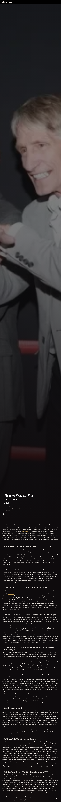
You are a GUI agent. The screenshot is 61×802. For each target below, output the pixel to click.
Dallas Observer (26, 531)
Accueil (4, 492)
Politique (50, 2)
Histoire (25, 2)
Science (39, 2)
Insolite (44, 2)
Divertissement (18, 2)
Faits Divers (32, 2)
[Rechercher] (58, 2)
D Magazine (11, 594)
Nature (56, 2)
